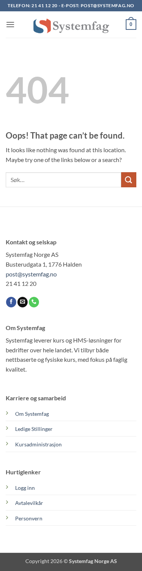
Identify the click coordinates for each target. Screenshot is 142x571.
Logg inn (25, 488)
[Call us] (34, 302)
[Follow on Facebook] (11, 302)
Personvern (28, 518)
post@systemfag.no (107, 5)
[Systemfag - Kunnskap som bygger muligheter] (71, 24)
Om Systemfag (32, 414)
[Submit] (128, 179)
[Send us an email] (22, 302)
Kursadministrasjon (38, 444)
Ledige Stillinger (34, 429)
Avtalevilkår (29, 503)
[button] (10, 24)
